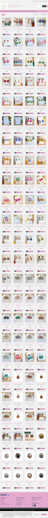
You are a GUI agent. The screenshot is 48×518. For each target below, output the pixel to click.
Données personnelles (19, 504)
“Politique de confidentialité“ (29, 515)
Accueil (2, 499)
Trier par (34, 14)
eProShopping (23, 510)
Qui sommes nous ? (3, 503)
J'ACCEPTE (44, 514)
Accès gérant (45, 508)
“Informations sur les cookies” (17, 515)
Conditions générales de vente (5, 504)
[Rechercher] (40, 6)
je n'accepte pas (37, 514)
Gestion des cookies (19, 503)
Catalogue (2, 500)
